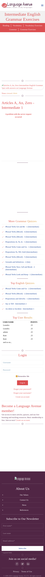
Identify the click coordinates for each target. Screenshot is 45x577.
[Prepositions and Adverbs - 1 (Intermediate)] (3, 299)
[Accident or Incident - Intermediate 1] (3, 309)
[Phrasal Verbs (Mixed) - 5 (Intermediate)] (3, 257)
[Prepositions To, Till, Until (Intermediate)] (3, 252)
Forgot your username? (22, 393)
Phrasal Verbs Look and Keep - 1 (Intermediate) (23, 274)
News (24, 505)
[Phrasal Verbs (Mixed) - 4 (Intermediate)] (3, 232)
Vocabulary (17, 25)
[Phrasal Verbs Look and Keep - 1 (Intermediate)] (3, 274)
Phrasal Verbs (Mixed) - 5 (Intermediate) (21, 257)
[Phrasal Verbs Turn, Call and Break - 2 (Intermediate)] (3, 268)
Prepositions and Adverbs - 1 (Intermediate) (22, 299)
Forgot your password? (22, 389)
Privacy (16, 571)
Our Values (24, 495)
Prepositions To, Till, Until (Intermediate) (21, 252)
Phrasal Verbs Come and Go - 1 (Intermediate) (23, 247)
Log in (22, 383)
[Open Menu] (42, 5)
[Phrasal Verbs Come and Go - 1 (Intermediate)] (3, 247)
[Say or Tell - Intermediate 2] (3, 304)
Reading (6, 25)
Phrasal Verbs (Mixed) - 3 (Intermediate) (21, 237)
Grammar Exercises (28, 29)
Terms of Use (26, 571)
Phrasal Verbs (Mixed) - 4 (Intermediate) (21, 232)
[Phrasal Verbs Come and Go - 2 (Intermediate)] (3, 289)
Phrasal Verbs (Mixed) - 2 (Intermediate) (21, 294)
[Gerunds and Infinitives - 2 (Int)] (3, 262)
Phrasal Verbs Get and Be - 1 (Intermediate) (22, 227)
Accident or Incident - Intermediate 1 (19, 309)
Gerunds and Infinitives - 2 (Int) (17, 262)
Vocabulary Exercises (33, 25)
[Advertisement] (22, 56)
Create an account (22, 397)
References (24, 510)
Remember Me (23, 376)
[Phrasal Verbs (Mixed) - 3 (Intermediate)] (3, 237)
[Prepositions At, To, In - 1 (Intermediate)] (3, 242)
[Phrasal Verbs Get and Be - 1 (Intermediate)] (3, 227)
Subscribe (22, 548)
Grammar (13, 29)
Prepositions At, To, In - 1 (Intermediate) (21, 242)
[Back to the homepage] (17, 5)
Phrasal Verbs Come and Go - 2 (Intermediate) (23, 289)
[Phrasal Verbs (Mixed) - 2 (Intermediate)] (3, 294)
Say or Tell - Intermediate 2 (16, 304)
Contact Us (24, 500)
